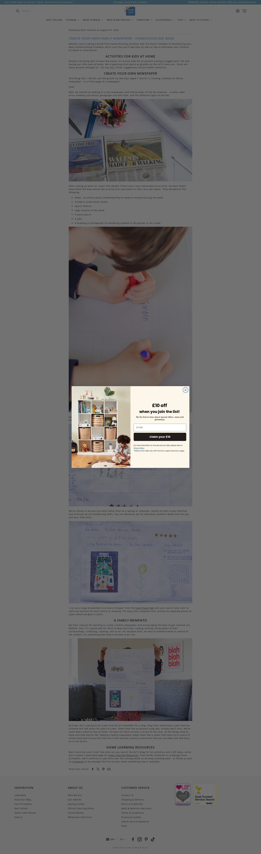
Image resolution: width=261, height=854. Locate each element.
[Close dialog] (185, 390)
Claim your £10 (160, 437)
